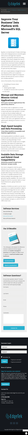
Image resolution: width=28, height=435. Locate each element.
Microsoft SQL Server (8, 216)
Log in (4, 361)
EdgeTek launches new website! (10, 371)
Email (4, 300)
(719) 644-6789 (5, 397)
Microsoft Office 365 (7, 211)
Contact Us (14, 328)
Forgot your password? (16, 362)
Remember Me (6, 357)
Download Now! (9, 261)
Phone (4, 306)
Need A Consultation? (11, 265)
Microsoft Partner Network (9, 218)
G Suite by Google (7, 213)
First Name (6, 287)
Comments (6, 313)
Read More (5, 384)
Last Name (6, 293)
